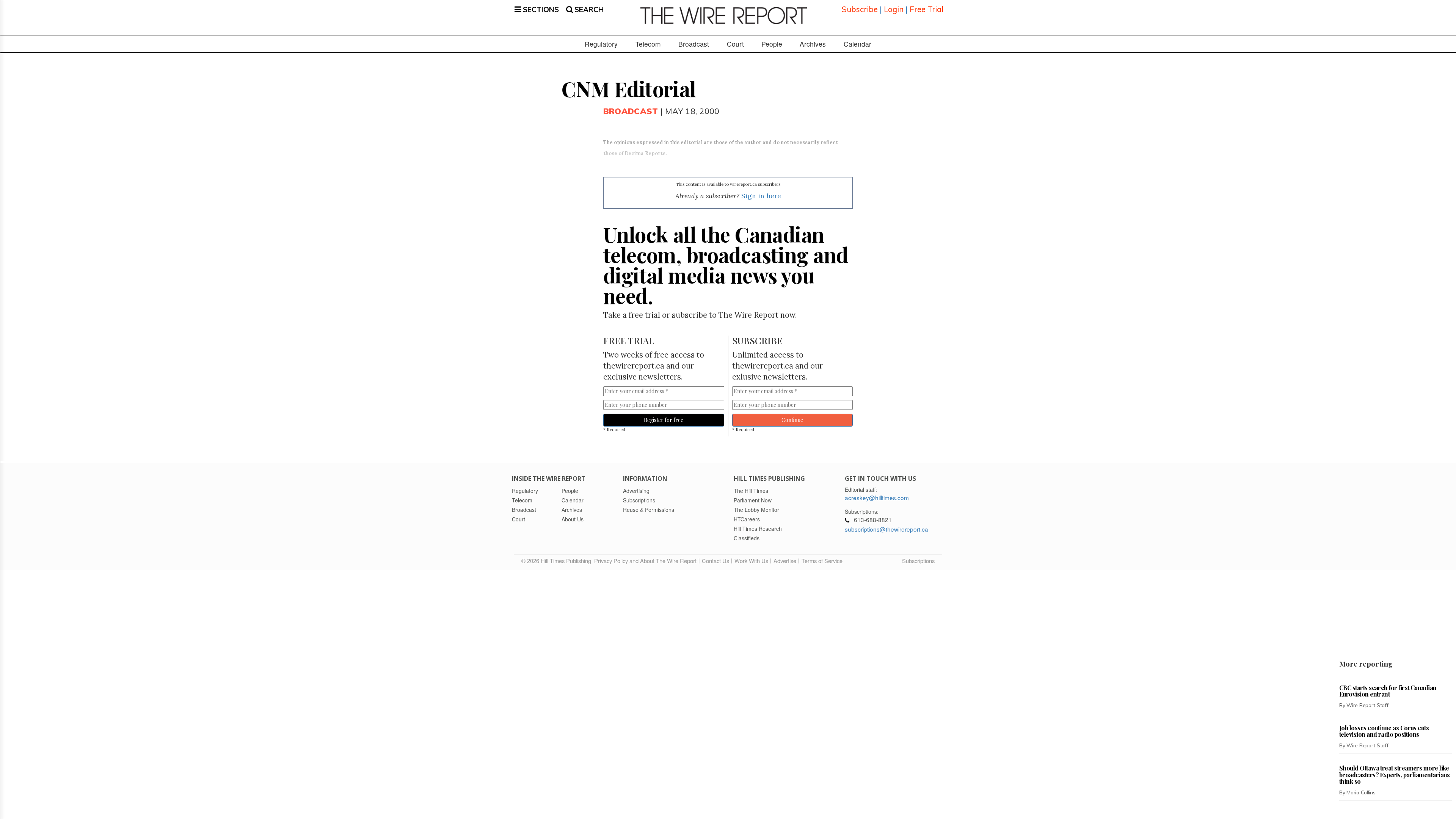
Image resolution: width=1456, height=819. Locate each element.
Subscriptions (918, 561)
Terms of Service (822, 561)
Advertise (785, 561)
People (771, 44)
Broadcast (693, 44)
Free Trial (926, 9)
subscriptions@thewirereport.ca (886, 529)
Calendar (857, 44)
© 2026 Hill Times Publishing (557, 561)
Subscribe (860, 9)
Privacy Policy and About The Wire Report (645, 561)
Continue (792, 420)
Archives (813, 44)
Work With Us (751, 561)
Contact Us (715, 561)
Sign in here (761, 195)
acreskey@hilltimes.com (877, 497)
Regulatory (601, 44)
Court (735, 44)
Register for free (663, 420)
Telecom (648, 44)
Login (894, 9)
